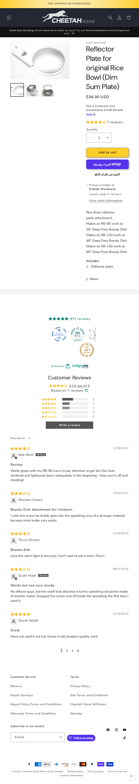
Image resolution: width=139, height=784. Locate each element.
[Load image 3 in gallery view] (47, 90)
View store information (106, 201)
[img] (20, 448)
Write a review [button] (69, 425)
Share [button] (94, 279)
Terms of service (117, 771)
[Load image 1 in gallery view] (17, 90)
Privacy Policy (80, 686)
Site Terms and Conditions (89, 695)
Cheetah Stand (31, 771)
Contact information (71, 775)
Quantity (92, 129)
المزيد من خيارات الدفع (107, 174)
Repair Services (21, 695)
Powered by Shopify (52, 771)
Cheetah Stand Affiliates (88, 704)
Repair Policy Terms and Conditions (36, 704)
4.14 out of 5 (79, 385)
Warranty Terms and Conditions (33, 714)
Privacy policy (96, 771)
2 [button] (67, 650)
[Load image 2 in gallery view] (32, 90)
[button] (8, 17)
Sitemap (76, 714)
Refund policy (75, 771)
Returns (16, 686)
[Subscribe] (60, 737)
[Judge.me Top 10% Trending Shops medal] (69, 350)
